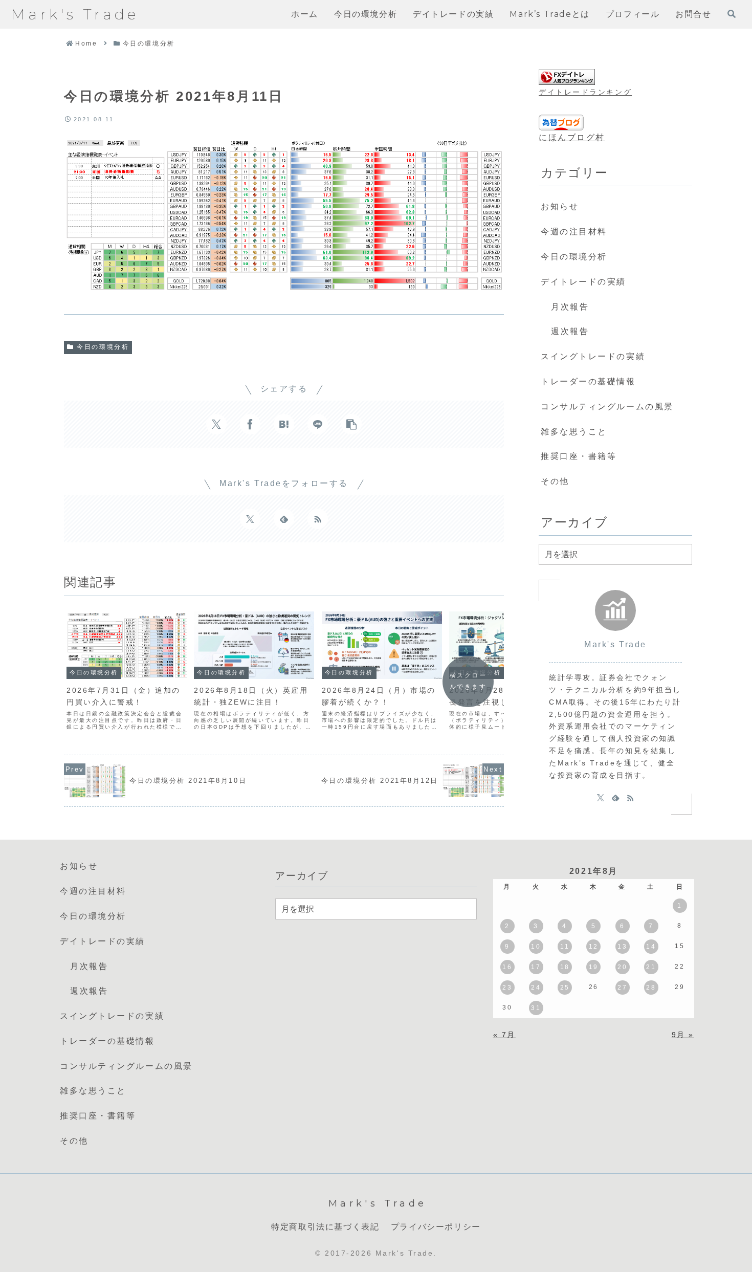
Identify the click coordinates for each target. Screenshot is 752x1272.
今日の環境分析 (103, 346)
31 (536, 1008)
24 (536, 987)
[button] (351, 424)
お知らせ (560, 206)
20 (622, 967)
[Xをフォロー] (250, 519)
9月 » (683, 1034)
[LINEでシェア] (317, 424)
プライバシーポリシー (436, 1227)
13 (622, 946)
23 (507, 987)
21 (651, 967)
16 (507, 967)
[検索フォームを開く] (731, 14)
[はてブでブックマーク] (284, 424)
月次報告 (570, 306)
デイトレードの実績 (583, 281)
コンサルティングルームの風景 (607, 406)
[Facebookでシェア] (250, 424)
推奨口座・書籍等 (578, 456)
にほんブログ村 (572, 137)
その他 (555, 481)
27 (622, 987)
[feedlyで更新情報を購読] (284, 519)
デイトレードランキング (585, 92)
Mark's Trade (615, 644)
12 (594, 946)
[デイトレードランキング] (567, 77)
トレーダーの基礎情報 (588, 381)
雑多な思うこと (574, 431)
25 (565, 987)
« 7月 (504, 1034)
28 (651, 987)
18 (565, 967)
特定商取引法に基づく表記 (325, 1227)
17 (536, 967)
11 (564, 946)
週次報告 (570, 331)
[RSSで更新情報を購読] (317, 519)
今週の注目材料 (574, 231)
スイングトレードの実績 (593, 356)
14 (651, 946)
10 (536, 946)
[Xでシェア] (216, 424)
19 (594, 967)
